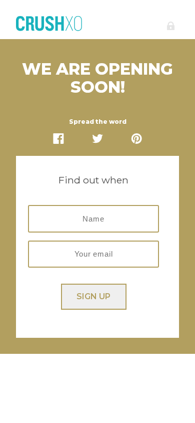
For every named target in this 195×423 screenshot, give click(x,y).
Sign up (93, 296)
